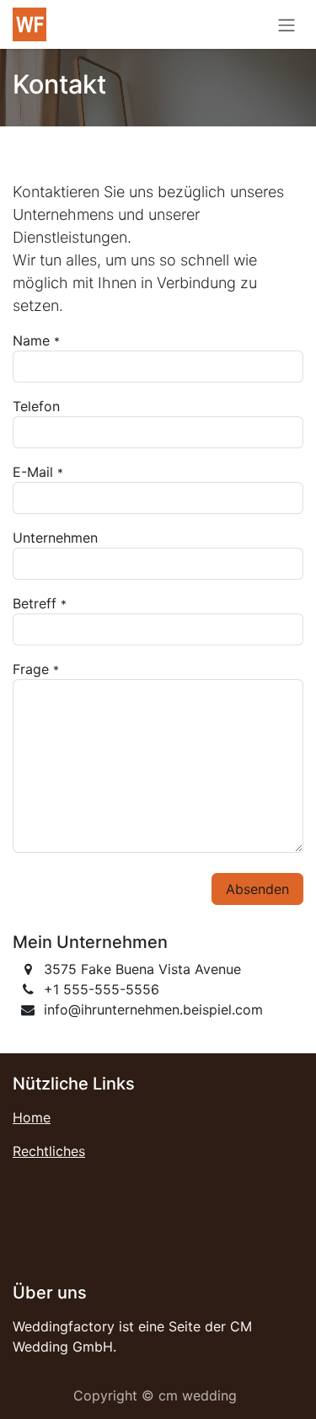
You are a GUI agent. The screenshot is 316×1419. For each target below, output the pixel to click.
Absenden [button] (257, 889)
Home (32, 1117)
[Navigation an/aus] (286, 24)
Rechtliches (49, 1151)
